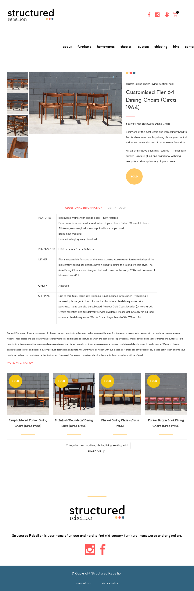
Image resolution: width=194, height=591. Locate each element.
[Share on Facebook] (104, 451)
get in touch (117, 208)
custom (130, 84)
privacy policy (110, 583)
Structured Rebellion (107, 573)
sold (171, 84)
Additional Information (83, 208)
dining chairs (142, 84)
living (155, 84)
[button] (115, 77)
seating (163, 84)
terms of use (83, 583)
